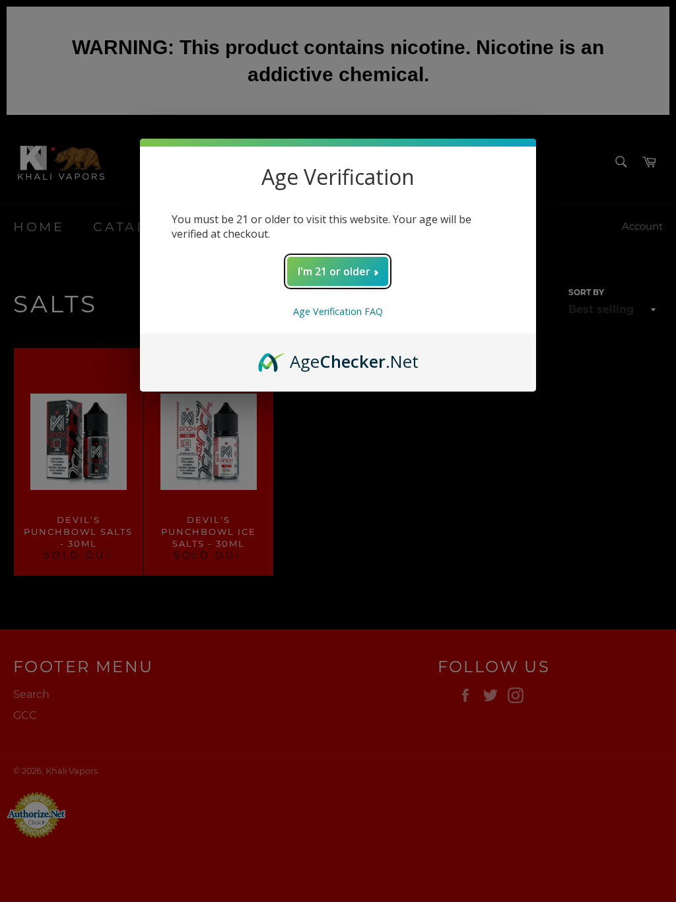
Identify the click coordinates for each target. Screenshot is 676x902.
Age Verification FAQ (338, 311)
